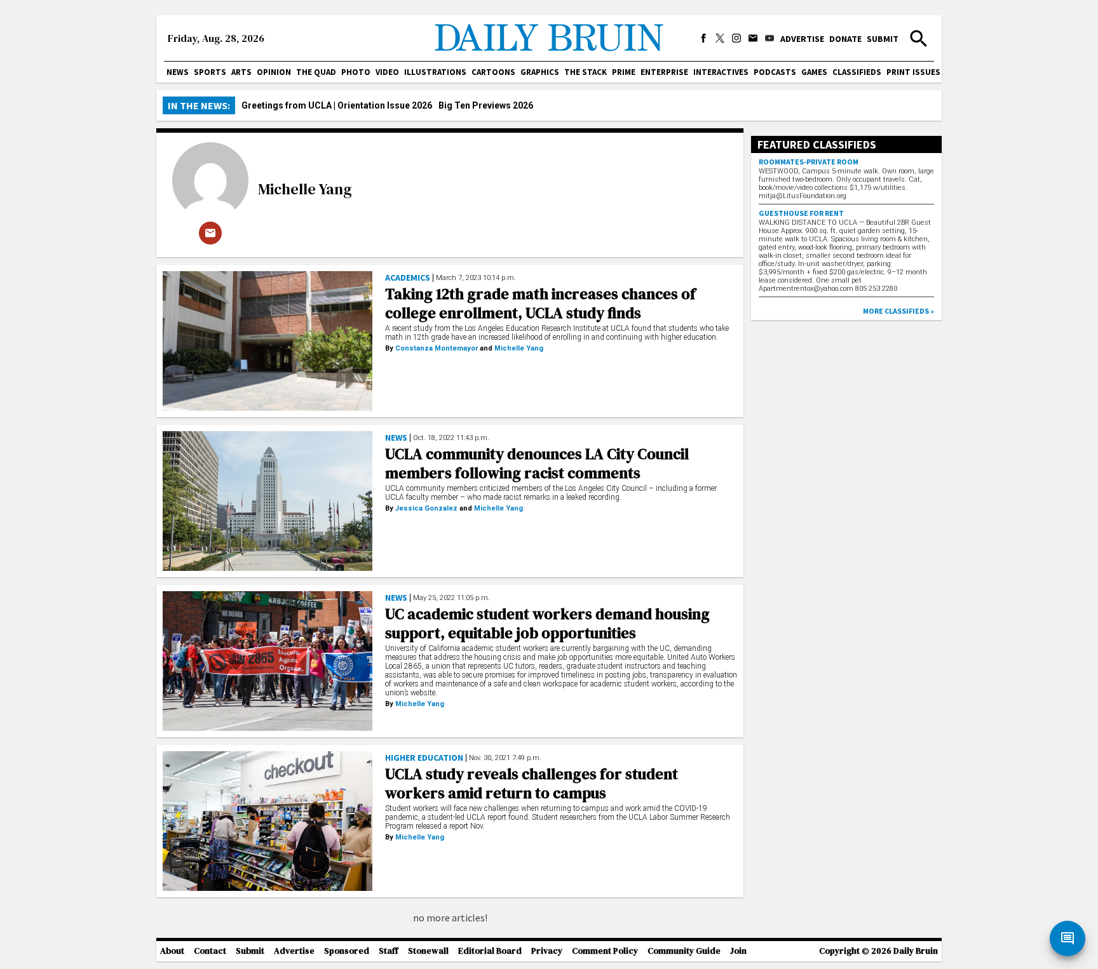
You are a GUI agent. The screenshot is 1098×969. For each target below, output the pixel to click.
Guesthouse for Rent (801, 213)
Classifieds (856, 72)
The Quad (316, 72)
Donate (845, 38)
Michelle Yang (305, 188)
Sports (210, 72)
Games (814, 72)
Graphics (539, 72)
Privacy (546, 951)
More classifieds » (898, 311)
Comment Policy (605, 951)
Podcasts (775, 72)
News (177, 72)
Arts (241, 72)
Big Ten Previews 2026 (485, 105)
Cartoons (493, 72)
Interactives (721, 72)
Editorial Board (490, 951)
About (172, 951)
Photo (355, 72)
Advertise (802, 38)
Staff (388, 951)
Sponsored (346, 951)
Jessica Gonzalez (426, 508)
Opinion (274, 72)
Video (387, 72)
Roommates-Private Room (808, 161)
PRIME (623, 72)
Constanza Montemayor (436, 348)
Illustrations (435, 72)
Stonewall (428, 951)
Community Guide (684, 951)
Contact (210, 951)
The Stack (585, 72)
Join (738, 951)
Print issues (913, 72)
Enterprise (664, 72)
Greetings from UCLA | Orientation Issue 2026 (336, 105)
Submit (882, 38)
